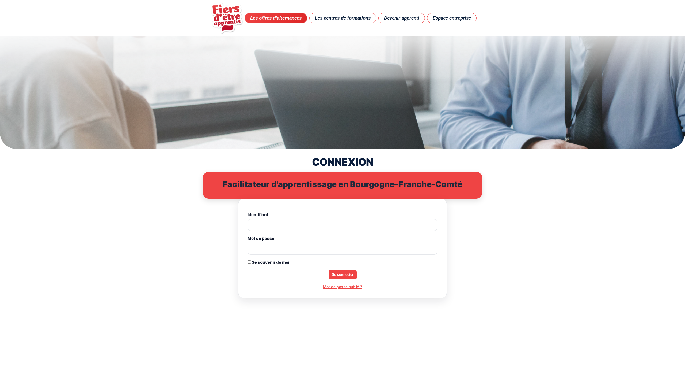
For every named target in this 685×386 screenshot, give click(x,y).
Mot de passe (261, 238)
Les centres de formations (343, 18)
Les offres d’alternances (276, 18)
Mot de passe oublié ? (342, 286)
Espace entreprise (452, 18)
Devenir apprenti (401, 18)
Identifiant (258, 214)
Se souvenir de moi (270, 262)
